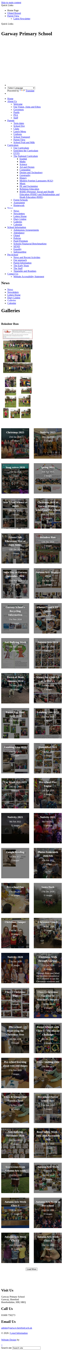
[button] (14, 24)
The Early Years (21, 265)
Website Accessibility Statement (28, 276)
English (23, 159)
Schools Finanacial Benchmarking (29, 243)
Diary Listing (19, 219)
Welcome (17, 104)
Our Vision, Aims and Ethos (27, 107)
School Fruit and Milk (24, 142)
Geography (25, 175)
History (23, 178)
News (10, 208)
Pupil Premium (20, 241)
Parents (10, 120)
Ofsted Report (14, 13)
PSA (15, 115)
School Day (19, 126)
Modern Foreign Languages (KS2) (36, 180)
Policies (17, 238)
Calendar (17, 224)
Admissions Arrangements (26, 230)
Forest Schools (20, 200)
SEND (16, 246)
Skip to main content (11, 2)
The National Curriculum (25, 156)
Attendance (18, 232)
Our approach (20, 260)
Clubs (16, 128)
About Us (12, 101)
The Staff (17, 268)
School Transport (21, 137)
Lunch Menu (19, 131)
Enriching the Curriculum (25, 150)
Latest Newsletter (21, 18)
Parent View (13, 16)
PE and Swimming (29, 186)
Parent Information (22, 263)
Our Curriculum (21, 148)
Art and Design (27, 167)
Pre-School (12, 254)
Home (10, 98)
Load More (31, 1269)
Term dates (18, 123)
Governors (18, 109)
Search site (6, 1348)
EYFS (16, 153)
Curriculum (12, 145)
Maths (23, 161)
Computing (25, 169)
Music (23, 183)
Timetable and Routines (24, 271)
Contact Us (12, 274)
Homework (18, 205)
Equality (17, 249)
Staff (15, 117)
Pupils (16, 112)
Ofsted (16, 235)
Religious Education (29, 189)
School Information (16, 227)
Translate (30, 90)
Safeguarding (19, 252)
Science (23, 164)
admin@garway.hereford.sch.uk (16, 1328)
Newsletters (19, 213)
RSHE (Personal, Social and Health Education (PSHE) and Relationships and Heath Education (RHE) (39, 194)
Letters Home (20, 216)
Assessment (19, 202)
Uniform (17, 134)
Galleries (17, 221)
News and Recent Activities (26, 257)
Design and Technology (31, 172)
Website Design (8, 1339)
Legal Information (19, 1333)
